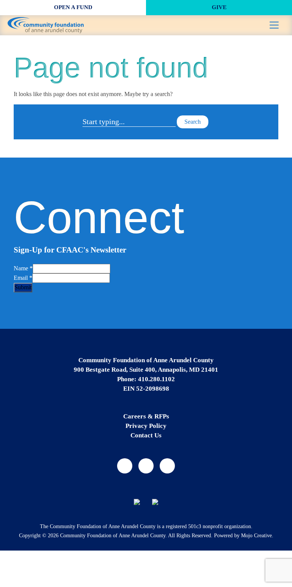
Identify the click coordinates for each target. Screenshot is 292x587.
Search (192, 121)
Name (23, 268)
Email (23, 278)
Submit (23, 287)
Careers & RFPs (146, 416)
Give (219, 7)
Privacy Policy (146, 425)
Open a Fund (73, 7)
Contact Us (146, 435)
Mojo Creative (256, 535)
